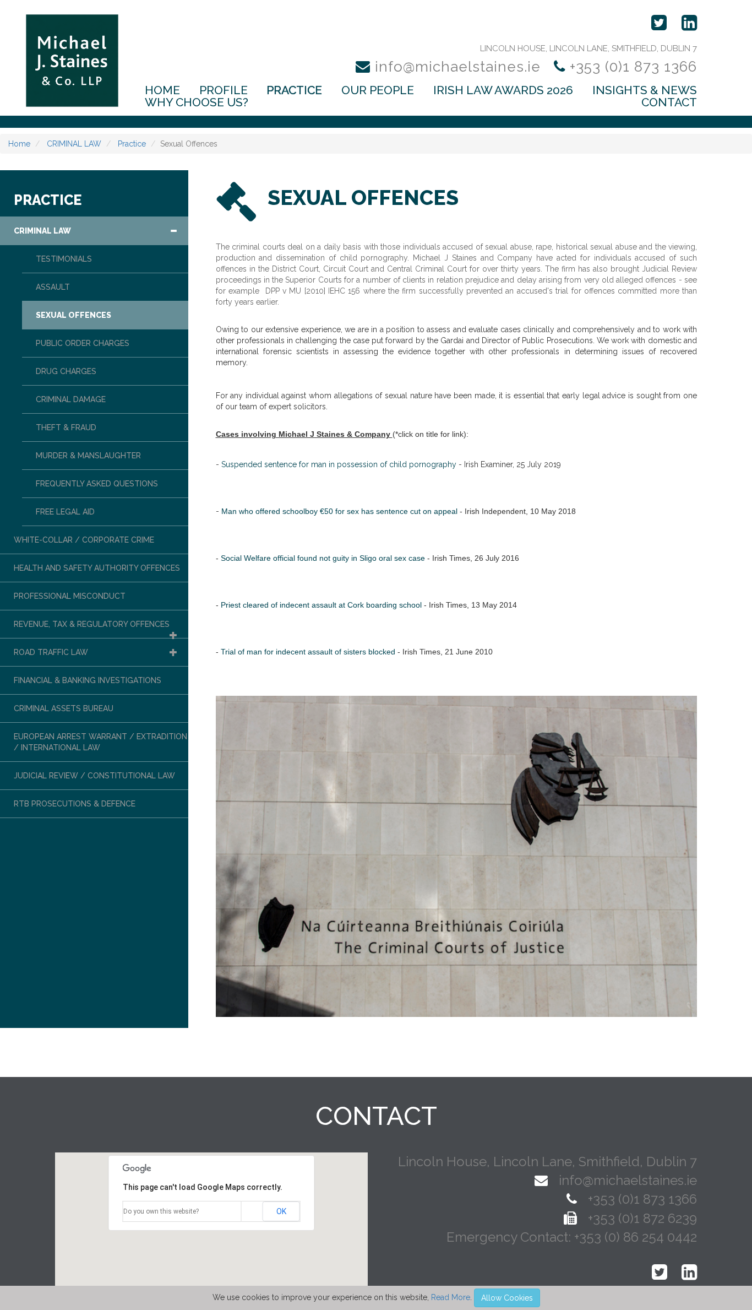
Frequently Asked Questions (97, 483)
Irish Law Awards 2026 (503, 90)
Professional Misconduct (70, 596)
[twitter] (653, 24)
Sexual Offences (73, 315)
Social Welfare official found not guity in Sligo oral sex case (323, 558)
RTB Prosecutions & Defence (74, 803)
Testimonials (64, 259)
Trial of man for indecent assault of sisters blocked (308, 651)
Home (162, 90)
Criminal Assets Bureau (63, 708)
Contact (669, 102)
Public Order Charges (82, 343)
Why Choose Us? (196, 102)
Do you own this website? (161, 1211)
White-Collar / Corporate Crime (84, 539)
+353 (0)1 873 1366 (631, 66)
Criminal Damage (71, 399)
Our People (377, 90)
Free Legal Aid (65, 511)
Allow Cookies (507, 1297)
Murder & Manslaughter (88, 455)
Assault (53, 287)
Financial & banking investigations (87, 680)
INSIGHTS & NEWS (644, 90)
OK (281, 1211)
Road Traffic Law (51, 652)
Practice (294, 90)
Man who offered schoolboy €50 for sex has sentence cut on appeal (339, 511)
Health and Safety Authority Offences (97, 568)
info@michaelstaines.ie (458, 66)
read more (450, 1297)
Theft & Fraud (66, 427)
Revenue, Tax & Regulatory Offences (92, 624)
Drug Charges (66, 371)
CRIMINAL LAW (73, 143)
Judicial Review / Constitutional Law (94, 775)
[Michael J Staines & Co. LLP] (72, 60)
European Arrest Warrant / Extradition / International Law (100, 742)
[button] (173, 230)
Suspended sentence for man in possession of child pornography (338, 464)
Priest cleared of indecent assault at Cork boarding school (321, 604)
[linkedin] (684, 24)
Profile (223, 90)
